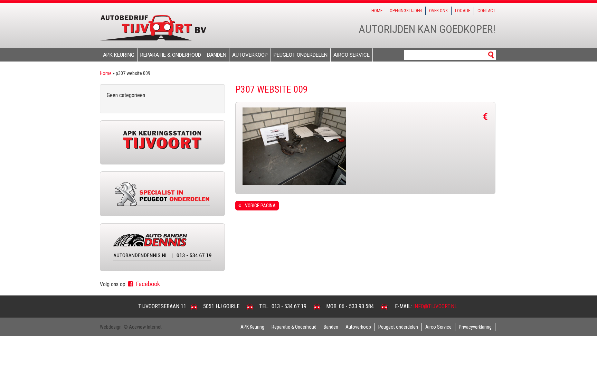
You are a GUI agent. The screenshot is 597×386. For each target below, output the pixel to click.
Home (376, 10)
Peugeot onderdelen (301, 55)
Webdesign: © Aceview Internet (131, 327)
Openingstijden (406, 10)
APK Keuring (118, 55)
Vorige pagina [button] (259, 205)
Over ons (438, 10)
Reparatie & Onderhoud (170, 55)
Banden (216, 55)
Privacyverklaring (475, 327)
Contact (486, 10)
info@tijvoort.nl (435, 306)
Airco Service (351, 55)
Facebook (147, 284)
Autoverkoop (250, 55)
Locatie (462, 10)
